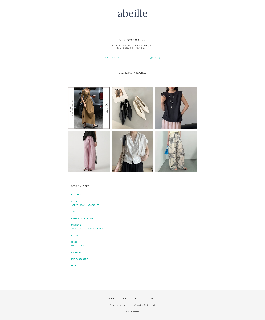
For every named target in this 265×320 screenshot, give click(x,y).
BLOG (137, 299)
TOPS (73, 212)
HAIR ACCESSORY (79, 259)
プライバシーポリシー (118, 305)
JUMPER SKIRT (77, 229)
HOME (111, 299)
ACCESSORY (77, 253)
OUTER (74, 201)
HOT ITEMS (76, 195)
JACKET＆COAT (78, 205)
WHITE (74, 266)
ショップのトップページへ (110, 58)
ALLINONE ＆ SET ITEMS (82, 218)
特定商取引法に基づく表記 (145, 305)
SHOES (81, 246)
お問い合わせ (154, 58)
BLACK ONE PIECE (96, 229)
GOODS (74, 242)
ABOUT (124, 299)
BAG (73, 246)
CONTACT (152, 299)
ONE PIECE (76, 225)
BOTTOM (75, 235)
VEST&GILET (93, 205)
